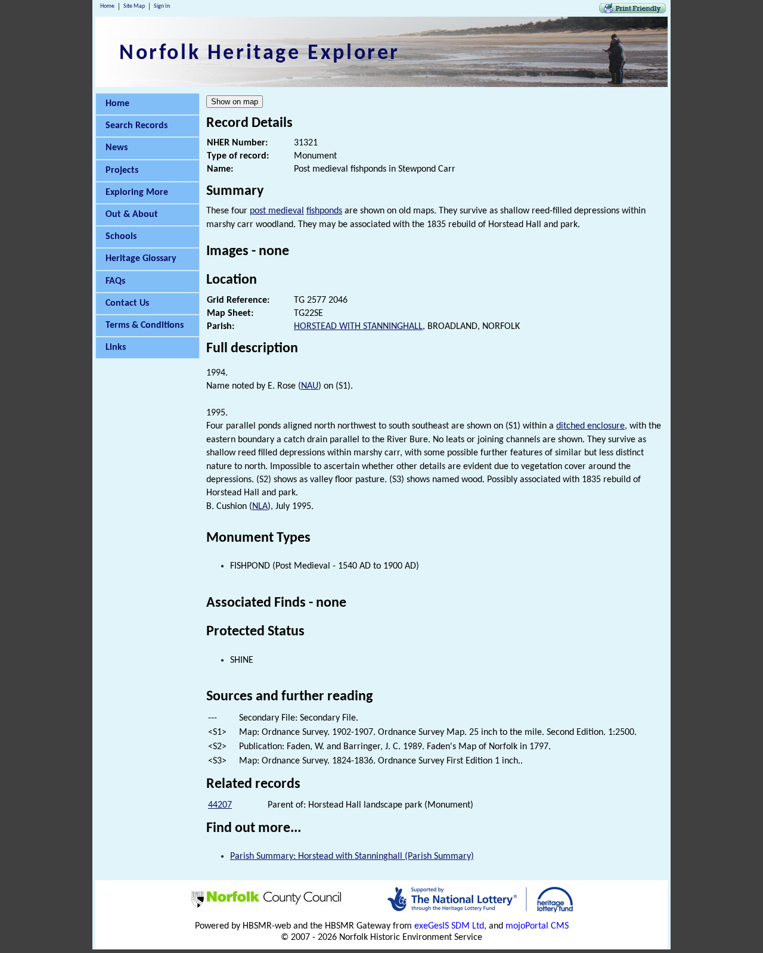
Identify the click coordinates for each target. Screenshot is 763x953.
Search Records (137, 126)
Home (107, 6)
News (117, 148)
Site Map (134, 6)
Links (116, 347)
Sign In (162, 6)
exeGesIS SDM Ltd (449, 926)
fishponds (324, 211)
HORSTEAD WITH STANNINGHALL (358, 326)
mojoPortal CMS (537, 926)
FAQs (115, 281)
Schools (121, 236)
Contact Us (127, 303)
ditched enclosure (590, 426)
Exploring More (137, 192)
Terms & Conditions (145, 325)
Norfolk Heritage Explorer (259, 53)
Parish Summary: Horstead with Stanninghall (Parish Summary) (352, 856)
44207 (220, 805)
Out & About (132, 214)
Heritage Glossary (141, 258)
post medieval (277, 211)
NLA (260, 506)
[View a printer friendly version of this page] (632, 10)
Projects (122, 170)
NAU (309, 386)
